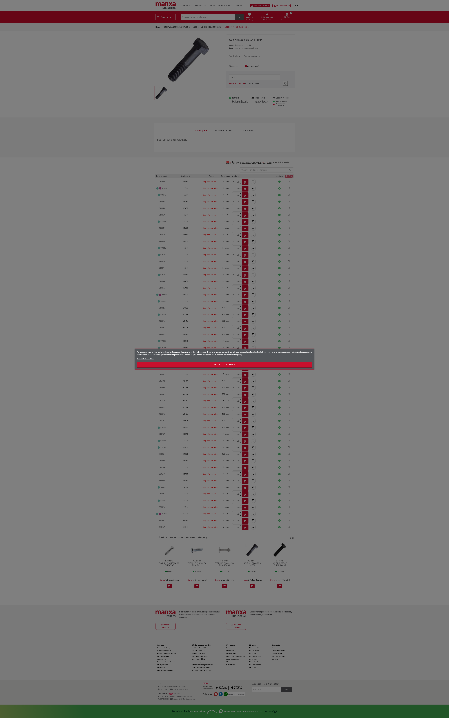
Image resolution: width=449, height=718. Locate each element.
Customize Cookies (145, 358)
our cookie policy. (235, 355)
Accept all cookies (224, 364)
